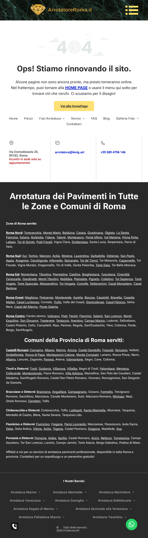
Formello (107, 392)
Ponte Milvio (94, 237)
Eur (24, 256)
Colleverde (13, 373)
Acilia (56, 256)
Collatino (107, 279)
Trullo (57, 302)
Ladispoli (75, 410)
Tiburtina (45, 274)
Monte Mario (52, 233)
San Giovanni (29, 320)
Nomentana (29, 274)
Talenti (61, 237)
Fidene (50, 237)
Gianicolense (95, 302)
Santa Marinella (94, 410)
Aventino (77, 320)
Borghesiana (90, 274)
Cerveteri (34, 401)
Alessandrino (49, 283)
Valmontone (74, 359)
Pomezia (40, 438)
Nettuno (106, 438)
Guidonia (45, 368)
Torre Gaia (103, 265)
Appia (10, 260)
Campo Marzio (95, 320)
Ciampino (36, 350)
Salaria (24, 237)
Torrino (33, 256)
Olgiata (110, 233)
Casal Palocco (115, 302)
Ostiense (113, 256)
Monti (127, 316)
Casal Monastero (120, 283)
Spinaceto (71, 260)
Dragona (94, 429)
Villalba (72, 368)
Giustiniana (95, 233)
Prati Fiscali (44, 242)
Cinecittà (123, 274)
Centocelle (13, 279)
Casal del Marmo (26, 307)
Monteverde (63, 297)
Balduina (68, 233)
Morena (67, 256)
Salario (98, 316)
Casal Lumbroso (28, 302)
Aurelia (78, 297)
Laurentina (81, 256)
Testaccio (62, 320)
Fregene (57, 424)
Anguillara (59, 392)
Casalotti (103, 297)
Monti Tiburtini (48, 279)
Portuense (46, 297)
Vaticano (53, 316)
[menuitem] (13, 118)
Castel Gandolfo (89, 350)
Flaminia (12, 237)
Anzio (95, 438)
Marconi (45, 256)
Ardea (52, 438)
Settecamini (98, 283)
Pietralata (80, 279)
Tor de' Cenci (89, 260)
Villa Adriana (74, 373)
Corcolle (82, 283)
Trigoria (58, 429)
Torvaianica (121, 438)
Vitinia (37, 429)
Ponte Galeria (49, 307)
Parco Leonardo (75, 424)
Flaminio (85, 316)
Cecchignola (39, 260)
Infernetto (56, 260)
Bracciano (43, 392)
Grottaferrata (15, 355)
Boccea (90, 297)
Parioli (73, 316)
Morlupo (118, 396)
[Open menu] (132, 10)
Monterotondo (32, 373)
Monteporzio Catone (60, 355)
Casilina (74, 274)
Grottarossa (80, 242)
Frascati (107, 350)
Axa (119, 429)
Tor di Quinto (26, 242)
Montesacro (75, 237)
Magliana (31, 297)
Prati (64, 316)
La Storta (122, 233)
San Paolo (127, 256)
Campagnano (77, 392)
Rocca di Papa (35, 355)
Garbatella (98, 256)
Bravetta (116, 297)
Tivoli (33, 368)
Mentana (122, 368)
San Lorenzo (113, 316)
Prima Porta (130, 237)
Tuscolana (108, 274)
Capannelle (127, 260)
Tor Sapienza (124, 279)
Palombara (107, 368)
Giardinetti (30, 279)
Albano (49, 350)
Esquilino (12, 320)
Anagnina (22, 260)
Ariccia (72, 350)
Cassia (81, 233)
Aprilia (62, 438)
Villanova (59, 368)
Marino (61, 350)
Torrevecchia (32, 233)
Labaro (11, 242)
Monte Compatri (87, 355)
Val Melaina (112, 237)
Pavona (49, 359)
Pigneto (94, 279)
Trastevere (47, 320)
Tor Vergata (67, 283)
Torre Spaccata (27, 283)
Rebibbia (66, 279)
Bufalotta (37, 237)
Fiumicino (43, 424)
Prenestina (60, 274)
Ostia (9, 429)
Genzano (121, 350)
